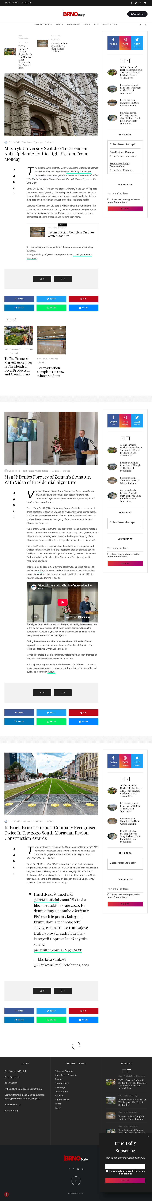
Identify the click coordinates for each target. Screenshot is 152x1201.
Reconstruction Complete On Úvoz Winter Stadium (59, 47)
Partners (59, 1095)
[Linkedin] (82, 1169)
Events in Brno (24, 39)
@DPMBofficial (46, 899)
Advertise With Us (64, 1071)
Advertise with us (12, 1104)
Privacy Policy (11, 1110)
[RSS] (140, 24)
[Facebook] (131, 2)
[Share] (14, 170)
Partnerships (108, 24)
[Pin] (14, 182)
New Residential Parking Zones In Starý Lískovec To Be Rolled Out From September (130, 118)
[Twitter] (135, 2)
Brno (58, 24)
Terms (58, 1104)
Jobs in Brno (61, 1091)
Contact (59, 1079)
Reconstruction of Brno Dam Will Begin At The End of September (130, 89)
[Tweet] (14, 176)
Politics (45, 471)
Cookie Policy (62, 1083)
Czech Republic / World (32, 471)
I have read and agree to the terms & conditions (123, 200)
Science (86, 24)
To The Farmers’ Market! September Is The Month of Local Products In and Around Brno (25, 57)
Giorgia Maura (14, 471)
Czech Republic (42, 24)
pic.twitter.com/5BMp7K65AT (58, 949)
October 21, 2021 (75, 964)
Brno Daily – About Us (66, 1075)
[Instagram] (140, 2)
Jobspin (130, 144)
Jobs (96, 24)
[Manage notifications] (6, 1194)
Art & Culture (73, 24)
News (59, 36)
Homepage (60, 1087)
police (40, 570)
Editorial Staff (14, 142)
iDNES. (51, 671)
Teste (58, 1108)
